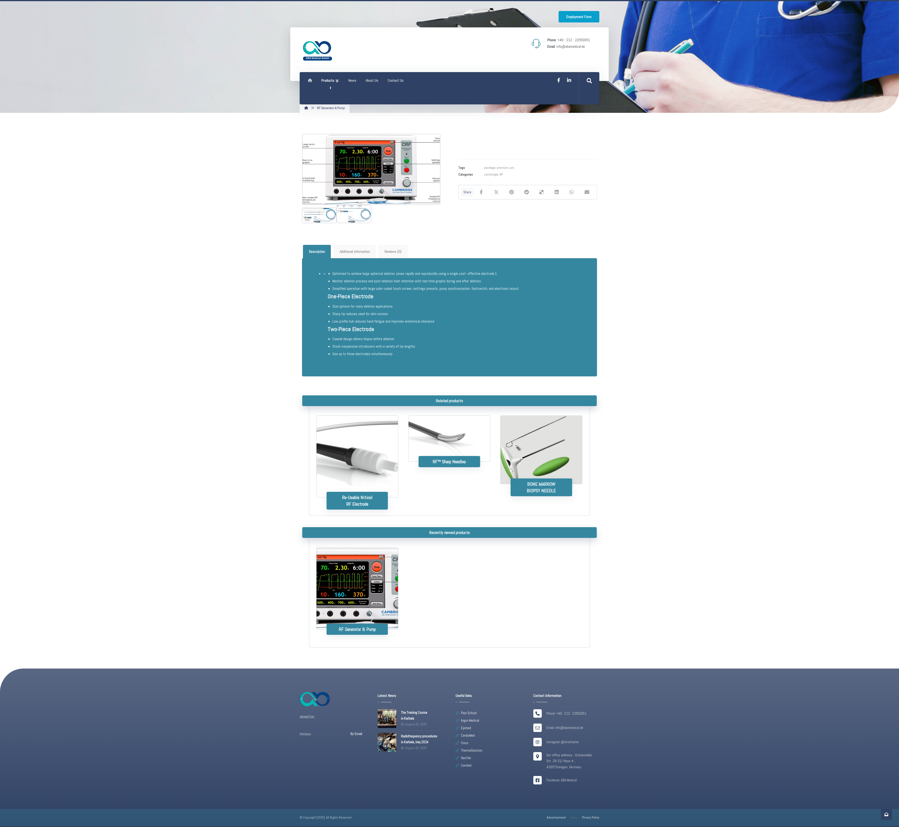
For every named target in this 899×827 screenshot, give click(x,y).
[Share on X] (496, 192)
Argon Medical (470, 720)
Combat (466, 765)
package (489, 167)
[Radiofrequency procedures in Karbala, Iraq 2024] (387, 742)
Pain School (469, 713)
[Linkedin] (569, 80)
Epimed (466, 728)
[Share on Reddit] (526, 192)
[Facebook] (559, 80)
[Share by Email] (586, 192)
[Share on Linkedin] (556, 192)
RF (501, 174)
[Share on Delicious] (541, 192)
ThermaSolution (471, 750)
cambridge (491, 174)
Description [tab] (317, 251)
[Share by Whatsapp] (571, 192)
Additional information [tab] (355, 251)
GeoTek (466, 758)
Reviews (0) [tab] (393, 251)
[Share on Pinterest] (511, 192)
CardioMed (468, 735)
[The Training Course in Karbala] (387, 718)
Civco (464, 743)
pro (512, 167)
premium (502, 167)
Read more (360, 482)
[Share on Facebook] (481, 192)
